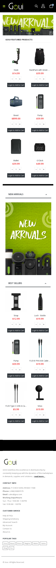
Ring (5, 548)
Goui (5, 543)
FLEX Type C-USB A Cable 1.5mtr (16, 406)
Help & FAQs (8, 515)
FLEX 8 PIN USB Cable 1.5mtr (40, 361)
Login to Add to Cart (16, 85)
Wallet (16, 160)
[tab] (28, 194)
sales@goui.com (15, 494)
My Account (7, 525)
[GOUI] (16, 6)
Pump (39, 115)
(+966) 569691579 (16, 491)
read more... (39, 476)
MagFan (27, 543)
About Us (6, 532)
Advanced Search (10, 522)
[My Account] (43, 6)
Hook (16, 70)
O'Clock (40, 160)
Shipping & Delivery (11, 519)
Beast (15, 115)
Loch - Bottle (40, 315)
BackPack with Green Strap (40, 70)
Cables (43, 543)
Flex (11, 548)
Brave (19, 543)
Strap (16, 315)
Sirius (40, 406)
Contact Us (7, 528)
